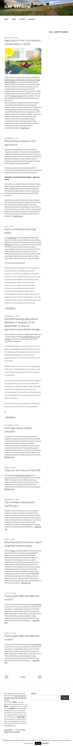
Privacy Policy (8, 730)
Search (33, 693)
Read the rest (25, 128)
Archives (22, 19)
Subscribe (32, 19)
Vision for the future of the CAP (22, 470)
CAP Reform (18, 7)
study (13, 551)
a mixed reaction (17, 96)
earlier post (12, 238)
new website (36, 604)
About (14, 19)
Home (6, 19)
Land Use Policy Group (23, 475)
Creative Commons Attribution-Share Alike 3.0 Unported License (15, 698)
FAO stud (8, 245)
